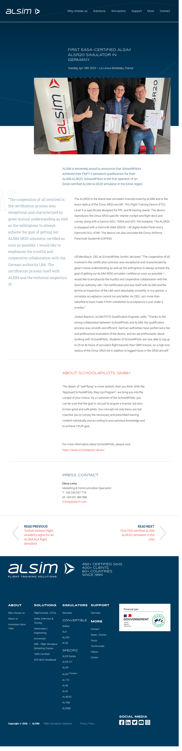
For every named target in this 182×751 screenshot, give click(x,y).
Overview (67, 613)
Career (94, 657)
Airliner (66, 626)
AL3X (65, 643)
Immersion (40, 638)
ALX (64, 631)
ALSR (65, 667)
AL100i (66, 702)
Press (94, 640)
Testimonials (98, 646)
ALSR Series (69, 656)
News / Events (99, 634)
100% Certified (41, 654)
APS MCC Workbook (45, 659)
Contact (165, 11)
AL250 (65, 637)
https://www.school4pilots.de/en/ (83, 450)
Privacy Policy (87, 723)
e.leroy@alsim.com (74, 501)
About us (13, 618)
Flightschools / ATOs (45, 613)
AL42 (65, 691)
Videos (94, 651)
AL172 (65, 679)
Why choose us (16, 613)
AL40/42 (66, 696)
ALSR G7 (67, 661)
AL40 (65, 685)
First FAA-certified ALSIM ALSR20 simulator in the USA (137, 535)
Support (137, 11)
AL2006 (66, 708)
